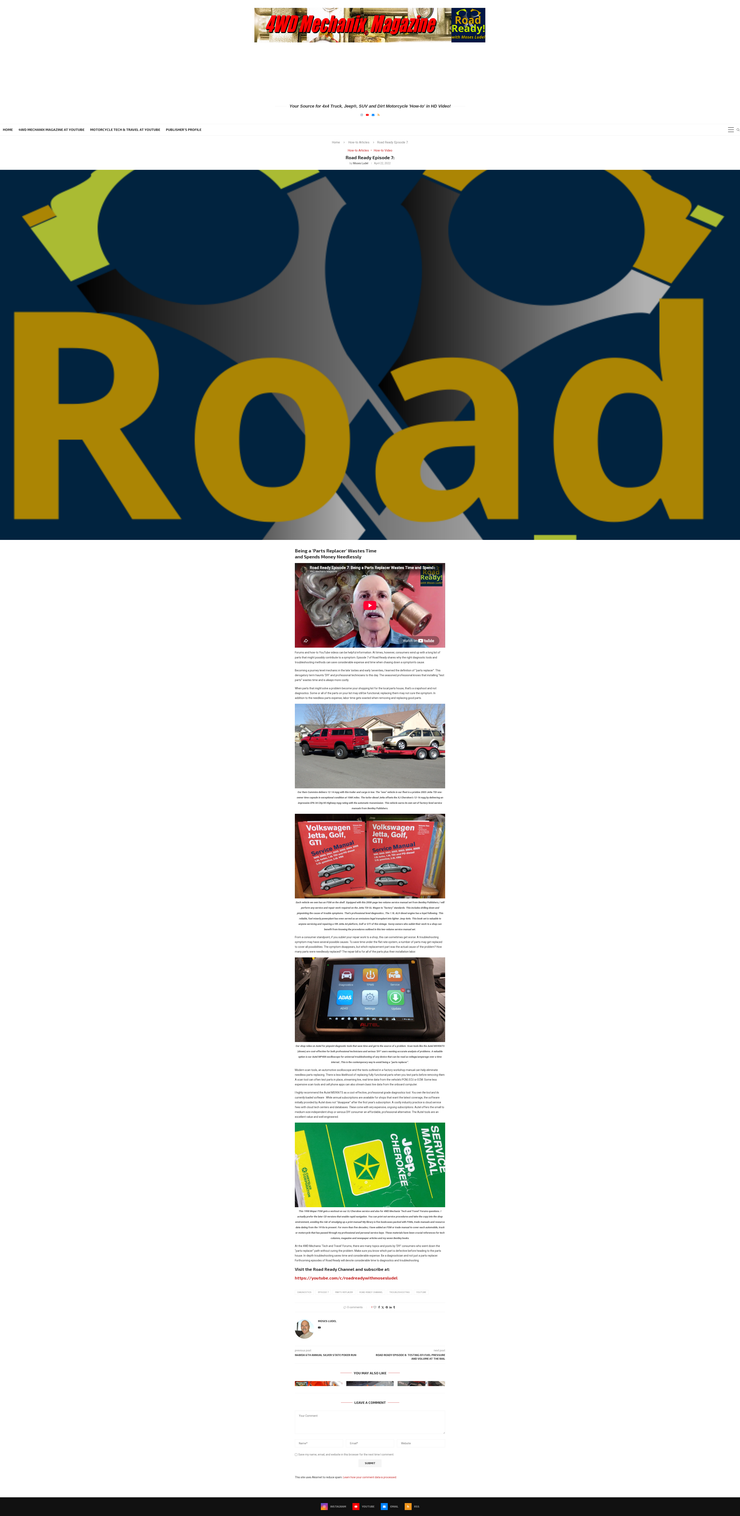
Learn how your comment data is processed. (370, 1477)
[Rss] (379, 115)
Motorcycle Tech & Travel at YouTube (125, 129)
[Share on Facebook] (379, 1307)
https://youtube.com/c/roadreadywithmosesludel (346, 1277)
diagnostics (304, 1292)
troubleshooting (399, 1292)
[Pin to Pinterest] (387, 1307)
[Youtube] (367, 115)
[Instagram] (362, 115)
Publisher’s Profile (183, 129)
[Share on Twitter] (382, 1307)
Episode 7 (323, 1292)
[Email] (373, 115)
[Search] (738, 129)
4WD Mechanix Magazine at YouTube (51, 129)
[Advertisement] (370, 73)
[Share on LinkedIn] (390, 1307)
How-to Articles (358, 142)
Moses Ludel (360, 163)
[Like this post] (374, 1307)
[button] (300, 1383)
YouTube (421, 1292)
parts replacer (344, 1292)
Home (8, 129)
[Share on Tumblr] (394, 1307)
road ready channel (371, 1292)
